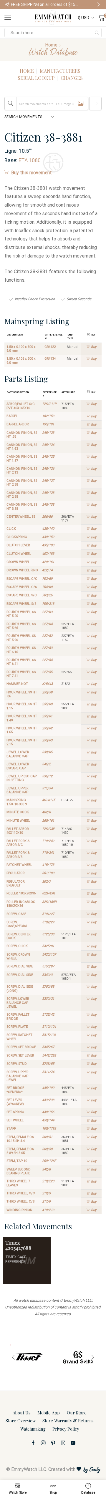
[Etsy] (63, 1443)
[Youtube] (73, 1443)
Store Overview (21, 1421)
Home (51, 45)
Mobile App (48, 1413)
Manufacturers (60, 71)
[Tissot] (22, 1357)
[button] (7, 4)
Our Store (77, 1413)
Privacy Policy (65, 1429)
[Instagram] (43, 1443)
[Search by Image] (80, 103)
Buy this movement (31, 172)
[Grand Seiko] (72, 1357)
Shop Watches (91, 4)
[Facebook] (33, 1443)
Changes (72, 78)
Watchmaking (33, 1429)
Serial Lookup (36, 78)
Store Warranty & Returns (68, 1421)
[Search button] (96, 32)
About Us (22, 1413)
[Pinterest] (53, 1443)
